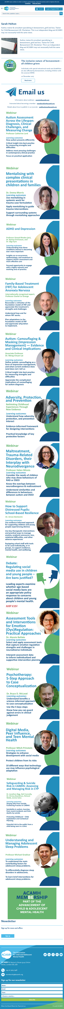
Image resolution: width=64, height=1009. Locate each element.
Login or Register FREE (52, 9)
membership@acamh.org (46, 103)
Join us (24, 1006)
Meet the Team (16, 1006)
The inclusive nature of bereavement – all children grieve (41, 62)
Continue (27, 3)
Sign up (7, 936)
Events (41, 9)
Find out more (36, 3)
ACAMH (60, 1006)
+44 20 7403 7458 (11, 970)
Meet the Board (6, 1006)
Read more (28, 80)
